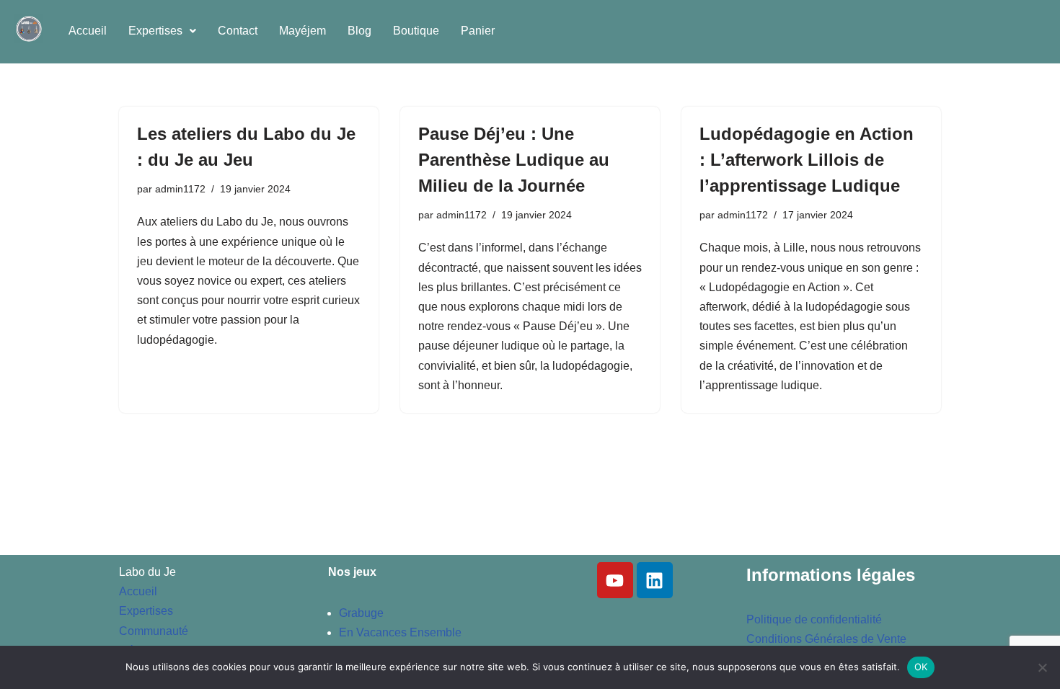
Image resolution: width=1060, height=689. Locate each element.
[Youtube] (615, 580)
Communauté (153, 631)
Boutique (416, 31)
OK (921, 666)
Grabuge (361, 613)
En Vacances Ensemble (400, 632)
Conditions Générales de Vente (826, 639)
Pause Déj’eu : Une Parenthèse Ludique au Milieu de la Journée (513, 159)
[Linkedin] (655, 580)
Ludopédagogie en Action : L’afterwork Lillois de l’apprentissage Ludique (806, 159)
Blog (359, 31)
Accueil (88, 31)
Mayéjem (302, 31)
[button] (162, 31)
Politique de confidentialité (814, 619)
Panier (478, 31)
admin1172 (180, 189)
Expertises (155, 31)
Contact (237, 31)
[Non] (1042, 667)
